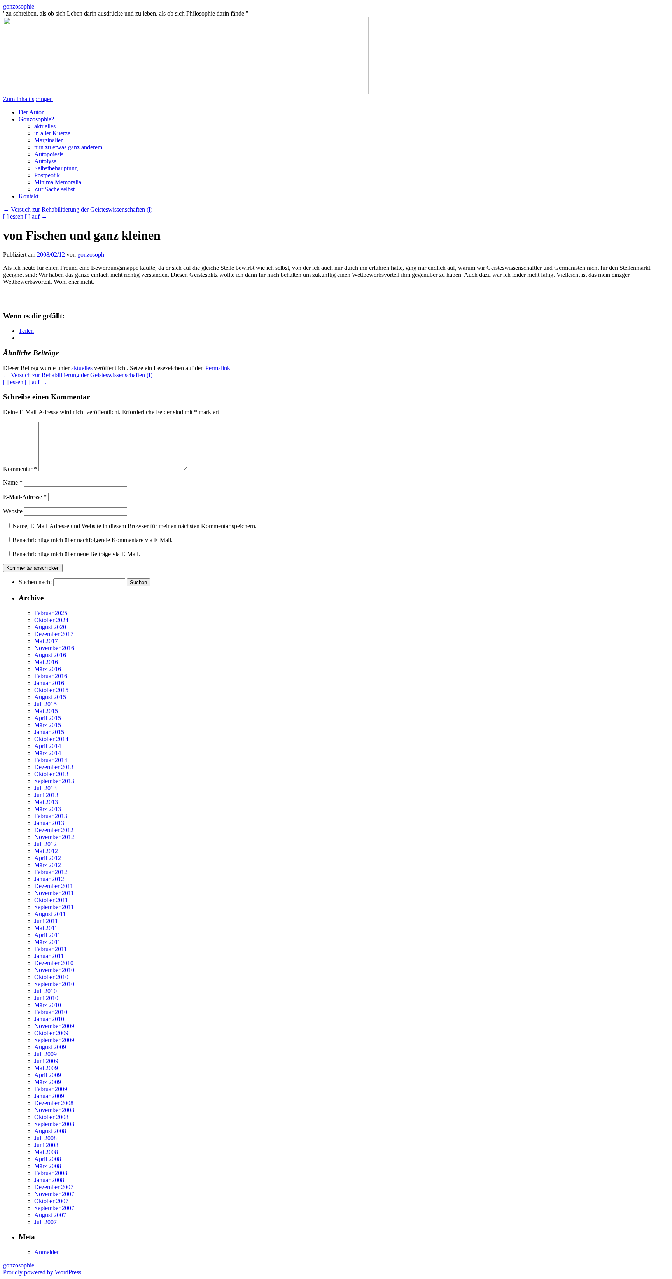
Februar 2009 (50, 1089)
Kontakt (28, 196)
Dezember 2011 (53, 886)
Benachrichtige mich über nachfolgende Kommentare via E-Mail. (92, 540)
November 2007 (54, 1194)
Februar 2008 (50, 1173)
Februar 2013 (50, 816)
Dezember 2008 (54, 1103)
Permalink (217, 368)
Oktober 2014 (51, 739)
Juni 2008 (46, 1145)
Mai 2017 (46, 641)
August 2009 (50, 1047)
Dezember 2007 (54, 1187)
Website (13, 511)
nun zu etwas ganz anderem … (72, 147)
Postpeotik (47, 175)
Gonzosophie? (36, 119)
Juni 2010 (46, 998)
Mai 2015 (46, 711)
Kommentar (20, 468)
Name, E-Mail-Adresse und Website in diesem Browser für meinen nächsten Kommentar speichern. (134, 526)
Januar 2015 (49, 732)
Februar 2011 (50, 949)
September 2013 (54, 781)
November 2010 (54, 970)
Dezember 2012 (54, 830)
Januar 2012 (49, 879)
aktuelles (45, 126)
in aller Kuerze (52, 133)
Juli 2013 (45, 788)
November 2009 (54, 1026)
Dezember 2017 (54, 634)
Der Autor (31, 112)
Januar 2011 (49, 956)
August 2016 (50, 655)
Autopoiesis (48, 154)
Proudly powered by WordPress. (43, 1272)
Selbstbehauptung (56, 168)
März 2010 (47, 1005)
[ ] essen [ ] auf (25, 216)
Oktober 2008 (51, 1117)
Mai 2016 (46, 662)
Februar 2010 (50, 1012)
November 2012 (54, 837)
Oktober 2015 (51, 690)
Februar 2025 (50, 613)
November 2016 (54, 648)
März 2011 (47, 942)
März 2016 (47, 669)
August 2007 (50, 1215)
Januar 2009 (49, 1096)
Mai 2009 (46, 1068)
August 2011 (50, 914)
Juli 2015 (45, 704)
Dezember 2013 (54, 767)
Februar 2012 (50, 872)
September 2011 (54, 907)
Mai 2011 (46, 928)
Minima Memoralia (57, 182)
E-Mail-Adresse (25, 496)
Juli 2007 (45, 1222)
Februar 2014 (50, 760)
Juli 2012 (45, 844)
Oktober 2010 (51, 977)
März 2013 (47, 809)
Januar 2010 (49, 1019)
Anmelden (47, 1252)
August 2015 (50, 697)
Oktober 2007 (51, 1201)
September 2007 (54, 1208)
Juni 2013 (46, 795)
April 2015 (47, 718)
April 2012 (47, 858)
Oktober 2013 (51, 774)
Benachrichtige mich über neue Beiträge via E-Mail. (76, 554)
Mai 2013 (46, 802)
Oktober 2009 (51, 1033)
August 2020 (50, 627)
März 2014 (47, 753)
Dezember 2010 (54, 963)
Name (13, 482)
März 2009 (47, 1082)
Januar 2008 (49, 1180)
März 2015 (47, 725)
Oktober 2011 (51, 900)
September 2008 (54, 1124)
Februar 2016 (50, 676)
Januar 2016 (49, 683)
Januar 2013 (49, 823)
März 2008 (47, 1166)
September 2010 (54, 984)
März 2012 (47, 865)
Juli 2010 (45, 991)
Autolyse (45, 161)
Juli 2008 (45, 1138)
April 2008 (47, 1159)
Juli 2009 (45, 1054)
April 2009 (47, 1075)
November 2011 (54, 893)
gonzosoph (90, 254)
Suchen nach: (35, 582)
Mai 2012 (46, 851)
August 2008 (50, 1131)
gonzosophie (18, 6)
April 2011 (47, 935)
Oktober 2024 (51, 620)
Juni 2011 (46, 921)
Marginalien (49, 140)
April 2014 (47, 746)
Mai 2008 (46, 1152)
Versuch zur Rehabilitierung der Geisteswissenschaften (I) (77, 209)
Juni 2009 (46, 1061)
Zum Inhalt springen (28, 99)
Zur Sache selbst (54, 189)
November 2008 (54, 1110)
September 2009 (54, 1040)
